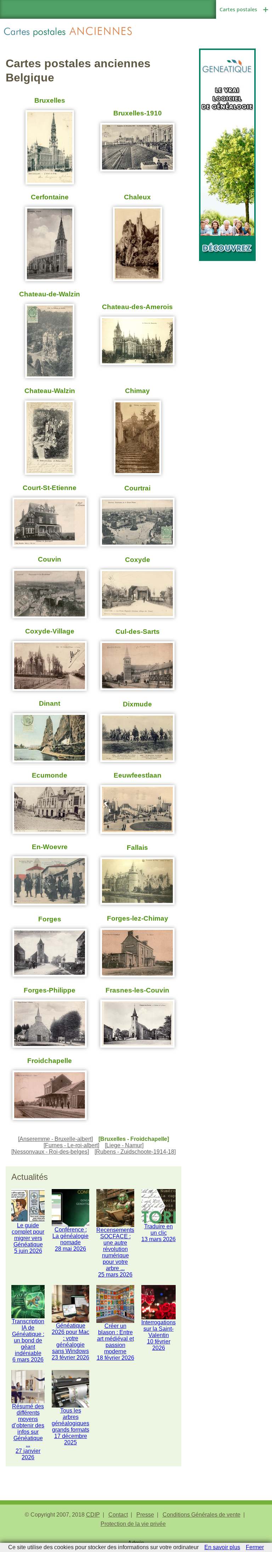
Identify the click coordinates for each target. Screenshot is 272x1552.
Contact (118, 1515)
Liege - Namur (124, 1145)
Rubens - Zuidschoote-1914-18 (135, 1152)
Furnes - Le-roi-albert (71, 1145)
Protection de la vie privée (133, 1524)
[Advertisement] (227, 296)
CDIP (93, 1515)
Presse (145, 1515)
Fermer (255, 1547)
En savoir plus (222, 1547)
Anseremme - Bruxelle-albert (55, 1139)
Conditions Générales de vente (201, 1515)
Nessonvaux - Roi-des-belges (50, 1152)
